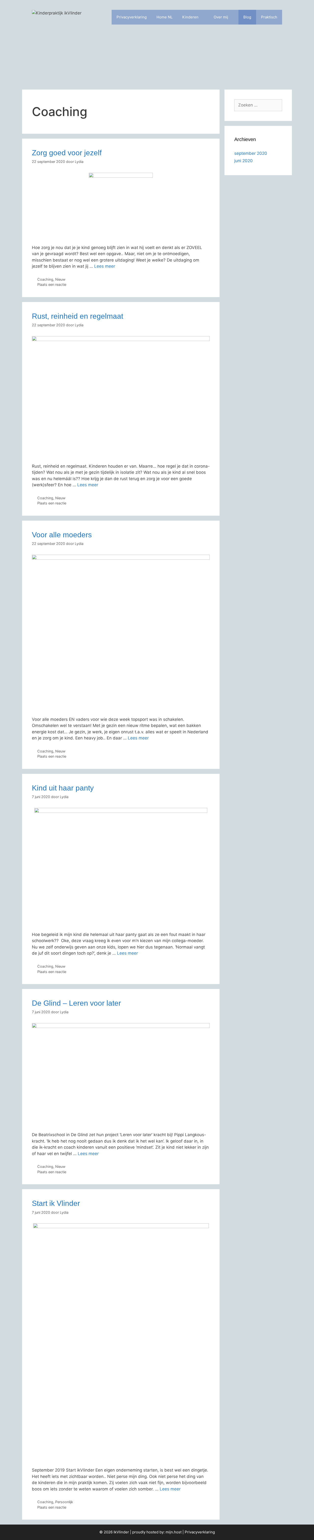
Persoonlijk (64, 1502)
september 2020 (250, 153)
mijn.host (174, 1532)
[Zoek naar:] (258, 105)
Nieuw (60, 279)
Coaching (45, 279)
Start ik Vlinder (56, 1203)
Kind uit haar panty (63, 788)
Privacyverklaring (132, 17)
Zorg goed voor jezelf (67, 153)
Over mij (221, 17)
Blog (247, 17)
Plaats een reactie (51, 284)
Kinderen (190, 17)
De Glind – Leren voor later (76, 1003)
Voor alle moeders (62, 535)
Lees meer (104, 266)
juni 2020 (243, 160)
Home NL (164, 17)
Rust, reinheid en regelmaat (77, 316)
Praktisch (269, 17)
